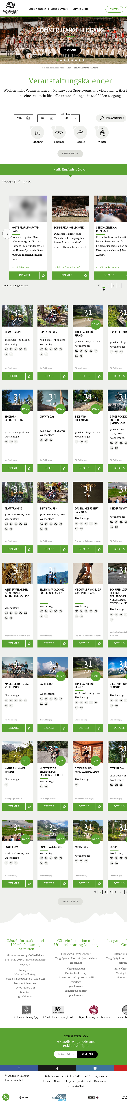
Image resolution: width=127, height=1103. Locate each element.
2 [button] (61, 60)
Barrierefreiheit (76, 1087)
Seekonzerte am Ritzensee (106, 229)
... (121, 892)
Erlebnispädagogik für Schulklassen (52, 591)
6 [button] (76, 60)
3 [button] (64, 60)
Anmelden (87, 1054)
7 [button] (79, 60)
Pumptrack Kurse (51, 847)
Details (24, 275)
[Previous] (7, 234)
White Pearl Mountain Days (25, 229)
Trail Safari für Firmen (84, 333)
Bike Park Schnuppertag (14, 418)
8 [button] (83, 60)
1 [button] (57, 60)
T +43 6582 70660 (14, 960)
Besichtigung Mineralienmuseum (87, 770)
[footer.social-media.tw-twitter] (57, 1068)
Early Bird (46, 684)
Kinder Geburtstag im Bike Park (16, 685)
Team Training (13, 332)
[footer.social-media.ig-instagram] (95, 1068)
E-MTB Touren (48, 332)
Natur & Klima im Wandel (15, 770)
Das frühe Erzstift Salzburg (87, 510)
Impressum (100, 1076)
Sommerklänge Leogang (69, 227)
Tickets (114, 9)
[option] (70, 238)
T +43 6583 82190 (115, 959)
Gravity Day (47, 416)
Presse (46, 1081)
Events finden (70, 153)
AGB (87, 1076)
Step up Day (117, 768)
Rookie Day (11, 847)
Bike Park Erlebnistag (82, 418)
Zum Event (70, 50)
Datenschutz (101, 1081)
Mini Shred (81, 847)
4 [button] (68, 60)
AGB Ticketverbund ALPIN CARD (63, 1076)
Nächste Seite (70, 901)
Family (114, 847)
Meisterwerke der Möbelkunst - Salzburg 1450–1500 (17, 593)
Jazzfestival (84, 1081)
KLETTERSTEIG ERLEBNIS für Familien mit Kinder (52, 772)
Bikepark (69, 1081)
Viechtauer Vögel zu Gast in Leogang (88, 591)
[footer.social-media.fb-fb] (19, 1068)
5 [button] (72, 60)
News (57, 1081)
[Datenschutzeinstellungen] (5, 1097)
